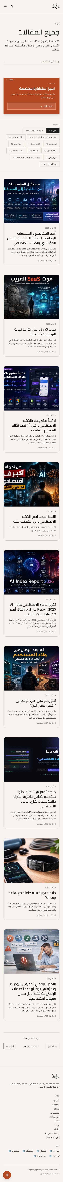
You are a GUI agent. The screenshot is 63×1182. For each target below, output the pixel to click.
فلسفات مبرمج (34, 138)
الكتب (57, 1125)
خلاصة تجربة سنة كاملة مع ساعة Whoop (32, 902)
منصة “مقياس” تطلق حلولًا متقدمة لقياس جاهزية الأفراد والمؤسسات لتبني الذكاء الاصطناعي (35, 806)
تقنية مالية (33, 151)
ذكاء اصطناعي (16, 158)
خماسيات (51, 151)
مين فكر (16, 151)
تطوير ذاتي (51, 165)
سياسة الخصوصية (52, 1138)
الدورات (56, 1113)
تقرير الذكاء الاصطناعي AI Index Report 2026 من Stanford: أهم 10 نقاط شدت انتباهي (33, 617)
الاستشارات (54, 1117)
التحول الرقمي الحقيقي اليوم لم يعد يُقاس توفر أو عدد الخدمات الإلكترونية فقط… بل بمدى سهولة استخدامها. (33, 998)
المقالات (55, 1109)
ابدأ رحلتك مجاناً (43, 114)
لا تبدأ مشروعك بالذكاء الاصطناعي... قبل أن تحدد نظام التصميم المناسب (34, 433)
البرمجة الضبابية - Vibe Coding (26, 165)
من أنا (57, 1129)
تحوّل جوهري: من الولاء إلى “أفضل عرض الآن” (36, 710)
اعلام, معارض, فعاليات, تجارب (43, 145)
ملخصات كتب (16, 145)
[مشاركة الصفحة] (7, 1175)
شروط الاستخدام (52, 1142)
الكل (53, 138)
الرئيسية (56, 1105)
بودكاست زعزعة (49, 172)
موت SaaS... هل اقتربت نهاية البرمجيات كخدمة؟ (35, 339)
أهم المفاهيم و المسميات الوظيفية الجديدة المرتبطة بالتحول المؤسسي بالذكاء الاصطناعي (31, 246)
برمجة (34, 158)
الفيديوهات (54, 1121)
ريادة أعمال (50, 158)
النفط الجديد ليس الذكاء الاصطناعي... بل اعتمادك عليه (34, 526)
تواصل (56, 1134)
